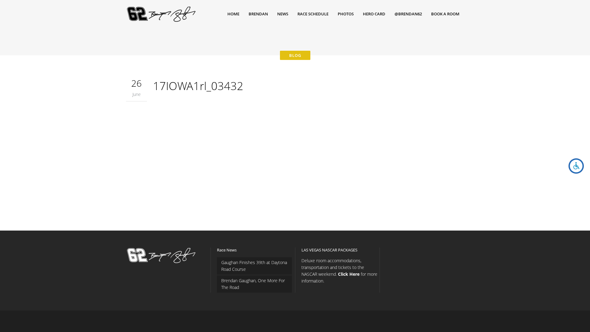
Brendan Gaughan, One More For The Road (253, 284)
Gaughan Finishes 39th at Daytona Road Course (254, 265)
